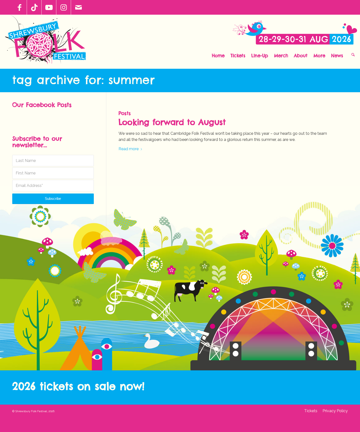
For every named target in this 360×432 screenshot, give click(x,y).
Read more (129, 149)
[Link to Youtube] (49, 7)
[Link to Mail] (78, 7)
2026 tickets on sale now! (78, 386)
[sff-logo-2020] (48, 41)
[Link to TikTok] (34, 7)
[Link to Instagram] (63, 7)
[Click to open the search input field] (353, 54)
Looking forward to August (172, 122)
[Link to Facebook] (19, 7)
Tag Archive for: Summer (83, 80)
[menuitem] (218, 54)
